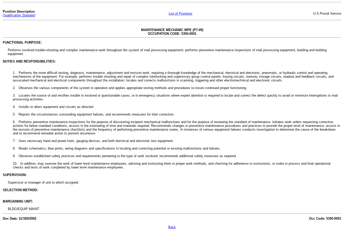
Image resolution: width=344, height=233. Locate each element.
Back (172, 227)
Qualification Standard (19, 15)
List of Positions (180, 13)
